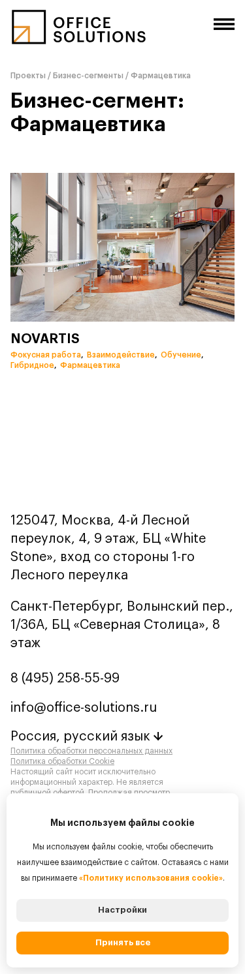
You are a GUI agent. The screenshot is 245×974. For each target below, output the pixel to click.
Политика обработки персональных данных (91, 751)
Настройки (122, 910)
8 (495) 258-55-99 (65, 678)
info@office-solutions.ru (83, 707)
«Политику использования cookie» (151, 878)
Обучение (182, 355)
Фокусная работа (47, 355)
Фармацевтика (90, 365)
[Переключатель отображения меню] (224, 24)
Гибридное (33, 365)
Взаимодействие (122, 355)
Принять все (122, 942)
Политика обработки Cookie (62, 761)
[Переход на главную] (78, 32)
